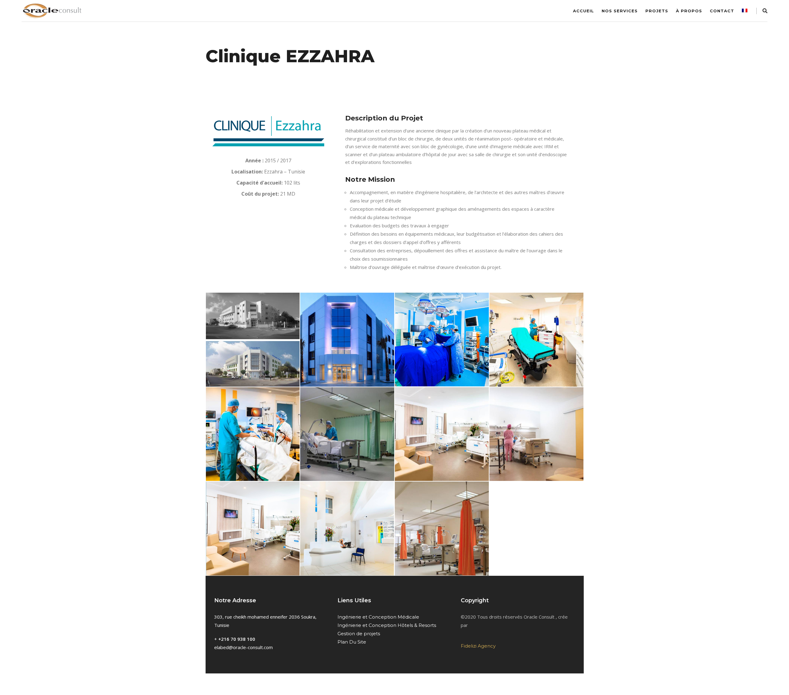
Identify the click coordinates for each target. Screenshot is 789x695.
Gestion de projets (358, 633)
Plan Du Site (351, 642)
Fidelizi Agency (478, 646)
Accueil (583, 10)
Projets (656, 10)
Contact (722, 10)
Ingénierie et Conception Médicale (378, 617)
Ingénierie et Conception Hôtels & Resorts (386, 625)
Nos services (620, 10)
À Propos (689, 10)
